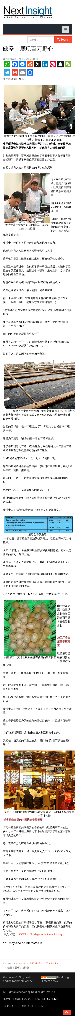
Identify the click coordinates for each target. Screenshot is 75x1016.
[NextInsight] (28, 12)
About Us (27, 1006)
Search (64, 39)
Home (22, 963)
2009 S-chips (51, 963)
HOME (7, 998)
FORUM (40, 999)
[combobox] (40, 39)
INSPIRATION (11, 1006)
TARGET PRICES (23, 999)
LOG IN (39, 1006)
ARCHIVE (35, 963)
